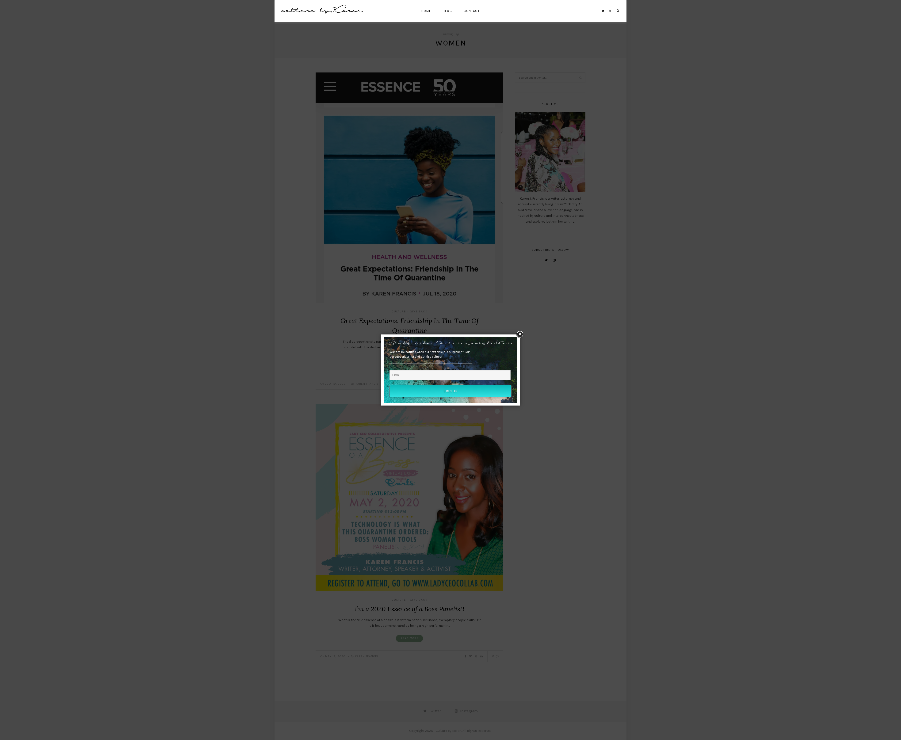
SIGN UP (451, 391)
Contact (472, 11)
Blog (447, 11)
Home (426, 11)
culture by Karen (322, 11)
